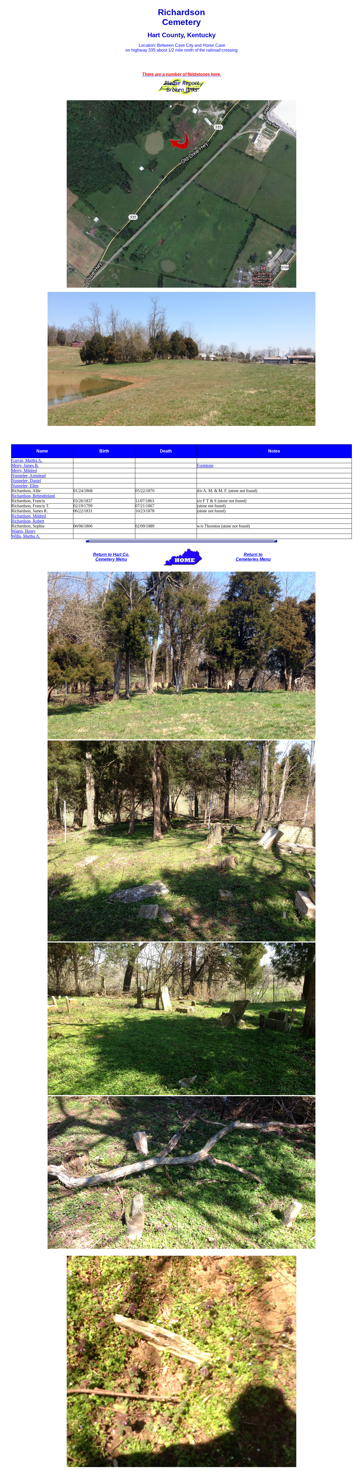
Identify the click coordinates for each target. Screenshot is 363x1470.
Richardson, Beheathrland (33, 495)
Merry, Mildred (24, 470)
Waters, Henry (23, 531)
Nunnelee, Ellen (25, 485)
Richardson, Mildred (28, 516)
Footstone (205, 465)
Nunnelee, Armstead (28, 475)
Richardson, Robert (27, 521)
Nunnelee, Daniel (26, 480)
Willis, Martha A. (25, 536)
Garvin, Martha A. (26, 460)
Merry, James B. (25, 465)
